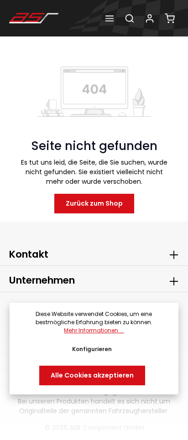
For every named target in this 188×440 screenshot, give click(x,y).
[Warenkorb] (170, 18)
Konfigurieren (92, 349)
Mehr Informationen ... (94, 330)
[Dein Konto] (150, 18)
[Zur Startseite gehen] (34, 18)
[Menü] (109, 18)
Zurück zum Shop (94, 203)
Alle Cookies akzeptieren (92, 375)
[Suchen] (129, 18)
